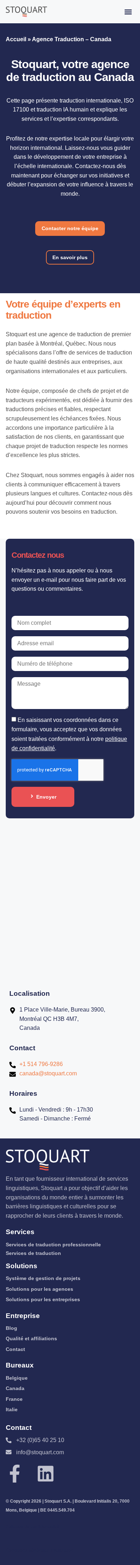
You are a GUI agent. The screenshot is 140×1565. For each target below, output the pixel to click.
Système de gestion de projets (43, 1278)
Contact (15, 1349)
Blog (11, 1328)
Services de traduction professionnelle (53, 1244)
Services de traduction (33, 1253)
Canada (15, 1388)
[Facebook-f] (15, 1474)
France (14, 1399)
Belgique (17, 1378)
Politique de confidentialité (32, 1526)
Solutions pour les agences (39, 1289)
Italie (12, 1409)
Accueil (16, 39)
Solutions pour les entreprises (43, 1299)
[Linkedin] (46, 1474)
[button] (128, 12)
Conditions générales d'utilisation (40, 1550)
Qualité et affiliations (31, 1338)
